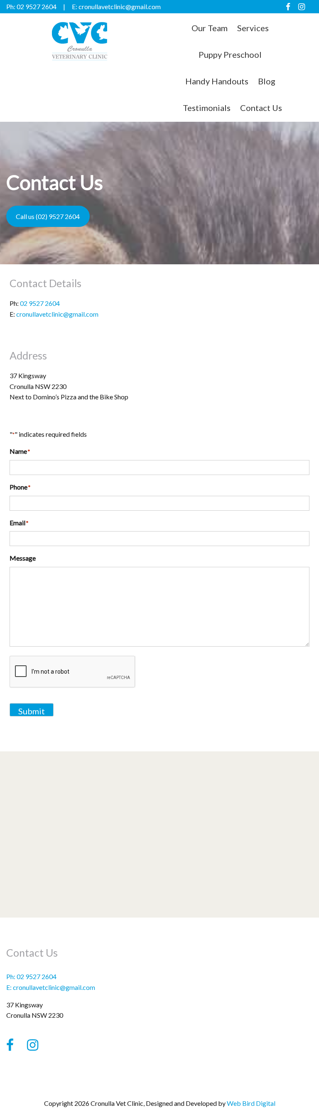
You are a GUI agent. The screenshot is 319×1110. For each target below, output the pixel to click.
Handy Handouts (216, 81)
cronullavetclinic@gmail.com (57, 314)
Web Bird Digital (251, 1103)
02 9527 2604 (40, 303)
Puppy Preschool (230, 54)
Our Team (209, 28)
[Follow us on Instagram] (301, 6)
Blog (266, 81)
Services (253, 28)
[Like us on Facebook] (288, 6)
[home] (79, 58)
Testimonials (207, 108)
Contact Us (261, 108)
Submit (31, 711)
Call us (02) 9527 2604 (48, 216)
